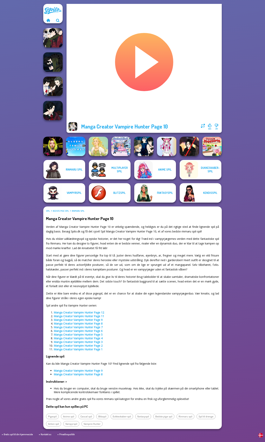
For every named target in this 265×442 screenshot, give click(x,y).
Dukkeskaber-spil (122, 416)
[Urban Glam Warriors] (53, 146)
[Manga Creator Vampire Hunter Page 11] (53, 62)
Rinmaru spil (78, 211)
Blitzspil (102, 416)
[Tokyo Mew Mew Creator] (166, 146)
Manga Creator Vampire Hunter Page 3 (78, 342)
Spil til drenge (206, 416)
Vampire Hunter (92, 423)
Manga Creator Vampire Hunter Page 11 (79, 316)
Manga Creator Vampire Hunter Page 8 (78, 323)
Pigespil (52, 416)
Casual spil (86, 416)
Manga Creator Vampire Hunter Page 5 (78, 334)
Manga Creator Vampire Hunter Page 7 (78, 327)
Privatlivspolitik (67, 434)
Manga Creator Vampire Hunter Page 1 (78, 349)
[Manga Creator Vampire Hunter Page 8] (53, 37)
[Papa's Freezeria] (212, 146)
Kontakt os (46, 434)
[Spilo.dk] (48, 20)
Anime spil (68, 416)
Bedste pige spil (61, 211)
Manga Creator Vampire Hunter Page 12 (79, 312)
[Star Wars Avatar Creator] (189, 146)
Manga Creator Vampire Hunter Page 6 (78, 331)
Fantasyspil (143, 416)
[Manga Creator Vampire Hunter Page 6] (53, 110)
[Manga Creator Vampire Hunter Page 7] (53, 86)
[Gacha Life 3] (121, 146)
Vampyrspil (71, 423)
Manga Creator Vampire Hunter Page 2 (78, 345)
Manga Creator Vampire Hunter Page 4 (78, 338)
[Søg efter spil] (58, 20)
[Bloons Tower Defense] (75, 146)
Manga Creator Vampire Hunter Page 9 (78, 320)
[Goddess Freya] (98, 146)
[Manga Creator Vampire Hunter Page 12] (143, 146)
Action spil (53, 423)
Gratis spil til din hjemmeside (18, 434)
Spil (48, 211)
